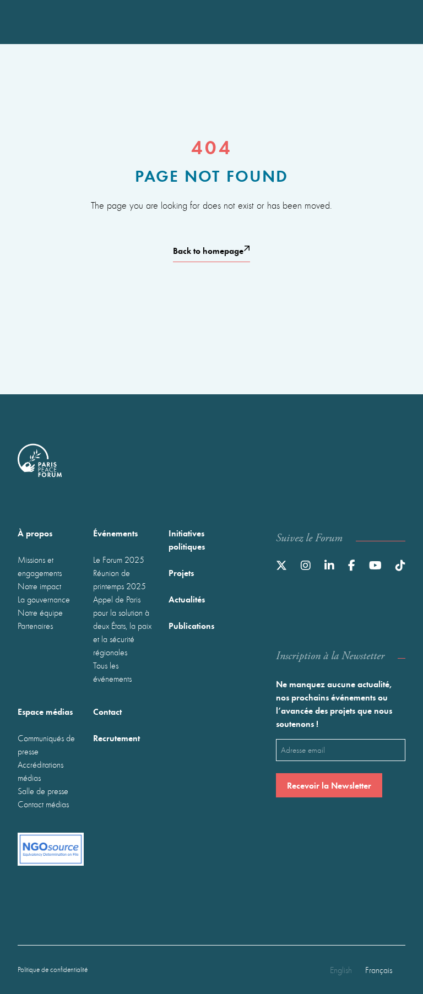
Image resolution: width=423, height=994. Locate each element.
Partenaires (35, 625)
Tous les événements (112, 672)
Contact (107, 711)
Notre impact (39, 585)
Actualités (187, 599)
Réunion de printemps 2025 (119, 579)
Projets (181, 572)
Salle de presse (43, 790)
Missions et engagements (40, 566)
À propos (35, 533)
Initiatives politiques (187, 539)
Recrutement (116, 737)
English (341, 969)
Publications (191, 625)
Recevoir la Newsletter (329, 785)
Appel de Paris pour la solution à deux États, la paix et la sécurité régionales (122, 626)
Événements (115, 533)
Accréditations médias (40, 771)
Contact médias (43, 804)
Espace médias (45, 711)
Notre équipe (40, 612)
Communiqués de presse (46, 744)
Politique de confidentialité (53, 969)
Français (378, 969)
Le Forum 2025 (118, 559)
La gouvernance (44, 599)
